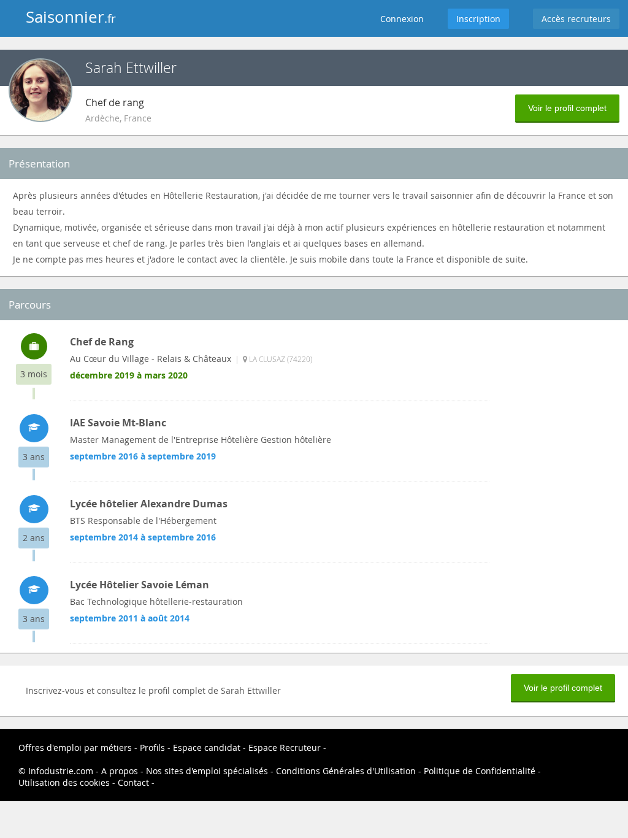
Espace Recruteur (284, 747)
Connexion (402, 19)
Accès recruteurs (576, 19)
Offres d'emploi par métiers (75, 747)
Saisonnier (71, 17)
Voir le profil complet (567, 108)
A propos (119, 771)
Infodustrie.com (60, 771)
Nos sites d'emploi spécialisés (207, 771)
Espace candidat (206, 747)
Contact (133, 782)
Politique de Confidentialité (479, 771)
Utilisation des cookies (64, 782)
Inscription (478, 19)
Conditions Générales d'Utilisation (346, 771)
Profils (152, 747)
